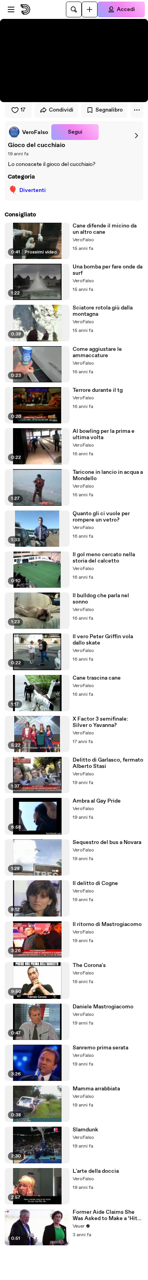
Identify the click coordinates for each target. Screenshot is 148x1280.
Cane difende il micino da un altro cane (105, 229)
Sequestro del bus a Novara (107, 842)
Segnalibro (109, 110)
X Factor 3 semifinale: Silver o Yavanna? (100, 722)
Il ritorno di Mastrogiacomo (107, 924)
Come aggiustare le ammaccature (97, 352)
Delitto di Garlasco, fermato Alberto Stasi (108, 763)
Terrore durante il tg (98, 390)
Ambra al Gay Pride (97, 801)
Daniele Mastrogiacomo (103, 1007)
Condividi (61, 110)
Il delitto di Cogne (95, 883)
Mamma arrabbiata (96, 1089)
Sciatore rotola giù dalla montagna (103, 311)
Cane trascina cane (97, 678)
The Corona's (89, 965)
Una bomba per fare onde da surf (107, 270)
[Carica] (89, 9)
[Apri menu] (11, 9)
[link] (28, 132)
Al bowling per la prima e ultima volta (104, 434)
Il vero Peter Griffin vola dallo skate (103, 639)
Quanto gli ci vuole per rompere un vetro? (101, 517)
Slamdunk (85, 1130)
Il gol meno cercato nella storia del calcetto (104, 557)
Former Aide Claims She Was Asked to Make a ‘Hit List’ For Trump (105, 1215)
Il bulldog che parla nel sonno (101, 598)
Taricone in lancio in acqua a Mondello (108, 475)
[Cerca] (74, 9)
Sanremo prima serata (100, 1048)
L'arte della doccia (96, 1171)
